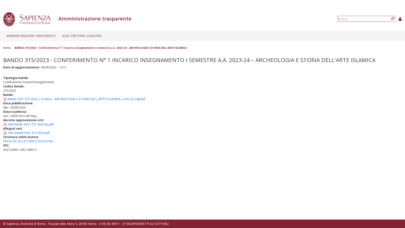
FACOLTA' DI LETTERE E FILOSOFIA (28, 141)
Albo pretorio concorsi (82, 36)
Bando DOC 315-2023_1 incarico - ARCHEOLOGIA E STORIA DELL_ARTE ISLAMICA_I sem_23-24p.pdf (76, 99)
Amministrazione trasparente (31, 36)
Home (7, 48)
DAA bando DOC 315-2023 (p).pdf (30, 124)
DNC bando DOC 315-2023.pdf (28, 133)
